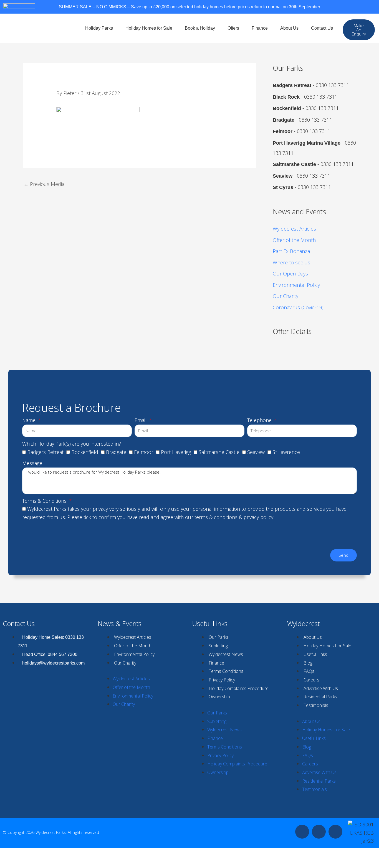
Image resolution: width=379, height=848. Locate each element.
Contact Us (322, 28)
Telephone (260, 420)
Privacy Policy (222, 680)
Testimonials (316, 705)
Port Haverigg (176, 452)
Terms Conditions (226, 671)
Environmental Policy (296, 285)
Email (141, 420)
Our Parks (218, 637)
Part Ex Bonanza (291, 251)
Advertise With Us (321, 688)
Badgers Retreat (45, 452)
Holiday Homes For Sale (327, 646)
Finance (260, 28)
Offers (233, 28)
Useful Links (315, 654)
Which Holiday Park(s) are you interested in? (71, 443)
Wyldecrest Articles (294, 228)
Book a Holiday (200, 28)
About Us (289, 28)
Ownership (219, 697)
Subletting (218, 646)
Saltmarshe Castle (219, 452)
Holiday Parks (99, 28)
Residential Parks (320, 697)
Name (29, 420)
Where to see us (291, 262)
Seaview (256, 452)
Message (32, 463)
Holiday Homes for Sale (148, 28)
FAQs (309, 671)
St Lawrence (286, 452)
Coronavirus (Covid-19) (298, 307)
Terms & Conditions (45, 500)
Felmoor (143, 452)
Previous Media (44, 184)
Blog (308, 663)
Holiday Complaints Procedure (239, 688)
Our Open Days (290, 273)
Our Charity (285, 296)
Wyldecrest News (226, 654)
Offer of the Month (294, 240)
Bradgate (116, 452)
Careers (311, 680)
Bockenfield (84, 452)
